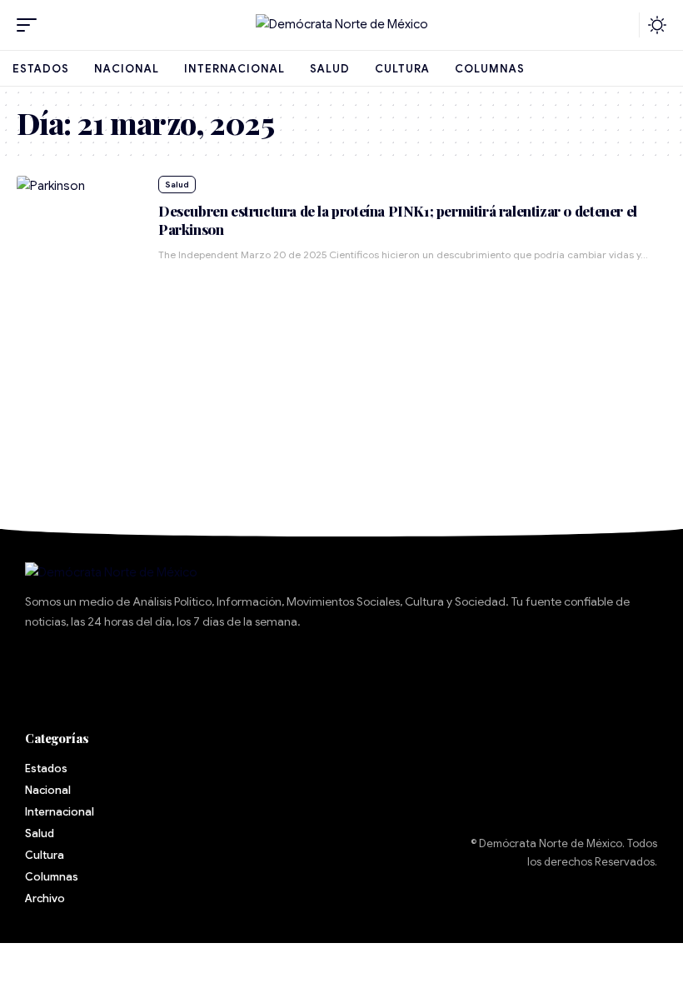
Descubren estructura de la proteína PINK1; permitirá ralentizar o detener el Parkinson (397, 220)
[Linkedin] (246, 670)
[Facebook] (46, 670)
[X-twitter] (96, 670)
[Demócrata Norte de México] (342, 25)
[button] (31, 25)
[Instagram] (196, 670)
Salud (177, 184)
